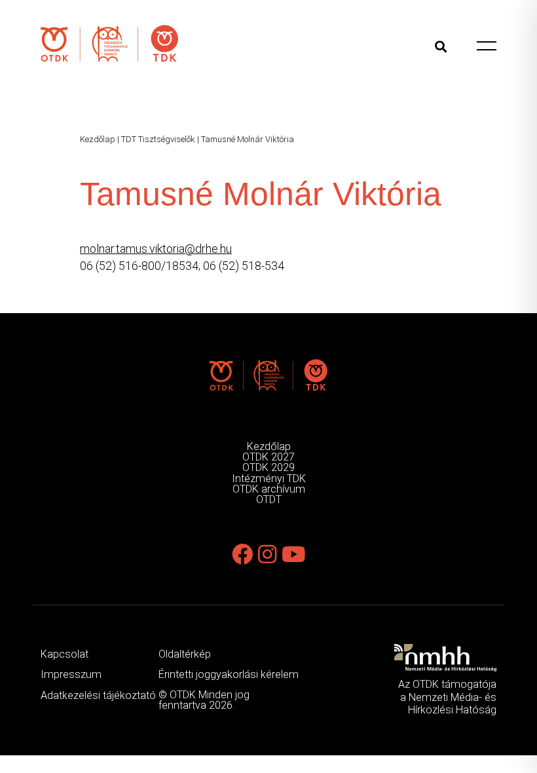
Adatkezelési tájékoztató (98, 695)
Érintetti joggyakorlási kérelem (228, 674)
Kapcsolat (64, 654)
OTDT (269, 499)
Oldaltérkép (184, 654)
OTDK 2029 (268, 467)
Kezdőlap (97, 139)
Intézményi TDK (269, 478)
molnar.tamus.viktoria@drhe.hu (156, 248)
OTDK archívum (268, 489)
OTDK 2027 (268, 457)
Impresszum (71, 674)
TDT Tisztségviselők (158, 139)
